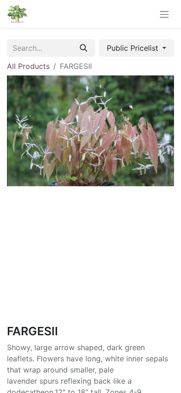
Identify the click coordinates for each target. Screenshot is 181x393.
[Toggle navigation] (164, 14)
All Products (28, 66)
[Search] (83, 48)
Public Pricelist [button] (134, 48)
